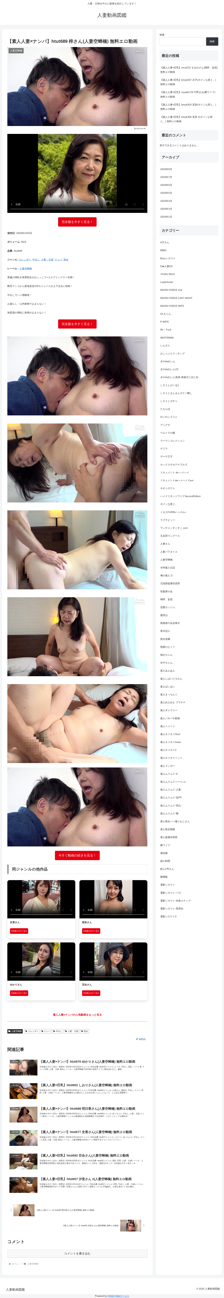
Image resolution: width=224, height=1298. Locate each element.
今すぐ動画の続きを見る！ (77, 855)
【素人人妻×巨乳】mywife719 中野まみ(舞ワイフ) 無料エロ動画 (187, 94)
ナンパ (58, 259)
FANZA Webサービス (118, 1296)
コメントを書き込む (77, 1253)
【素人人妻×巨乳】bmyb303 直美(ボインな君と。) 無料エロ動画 (188, 106)
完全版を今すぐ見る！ (77, 222)
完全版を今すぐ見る (19, 931)
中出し (36, 259)
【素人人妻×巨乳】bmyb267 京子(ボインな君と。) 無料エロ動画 (188, 82)
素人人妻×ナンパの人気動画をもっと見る (77, 1014)
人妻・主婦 (47, 259)
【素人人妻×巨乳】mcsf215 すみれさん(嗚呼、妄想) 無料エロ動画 (189, 69)
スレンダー (25, 259)
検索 (162, 34)
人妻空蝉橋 (26, 268)
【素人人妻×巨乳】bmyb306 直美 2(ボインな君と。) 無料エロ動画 (186, 119)
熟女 (66, 259)
